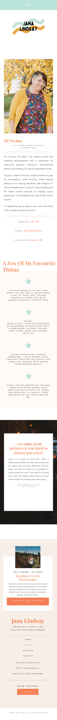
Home (28, 639)
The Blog (28, 650)
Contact (28, 656)
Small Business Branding (27, 674)
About (28, 645)
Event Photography (28, 668)
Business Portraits (28, 663)
